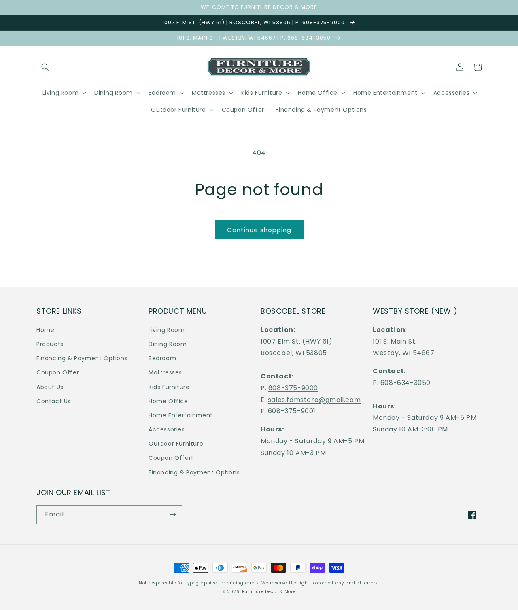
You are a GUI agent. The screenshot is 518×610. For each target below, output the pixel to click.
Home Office (168, 401)
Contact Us (53, 401)
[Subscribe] (173, 514)
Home (45, 330)
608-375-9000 (293, 388)
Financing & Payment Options (81, 358)
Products (50, 344)
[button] (45, 67)
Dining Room (168, 344)
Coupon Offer (57, 372)
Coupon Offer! (171, 458)
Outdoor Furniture (176, 444)
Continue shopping (259, 229)
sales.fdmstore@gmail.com (314, 399)
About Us (50, 387)
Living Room (167, 330)
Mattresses (165, 372)
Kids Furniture (169, 387)
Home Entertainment (181, 415)
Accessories (167, 429)
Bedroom (162, 358)
